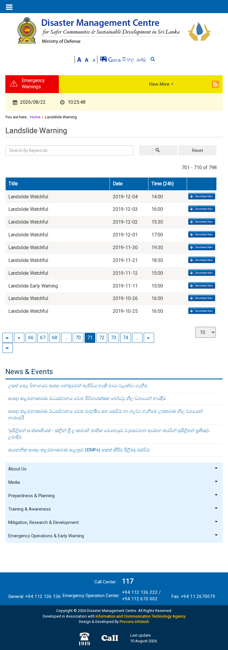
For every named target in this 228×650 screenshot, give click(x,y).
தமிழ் (141, 59)
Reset (197, 150)
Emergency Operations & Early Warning (46, 535)
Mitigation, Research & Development (43, 522)
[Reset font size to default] (87, 59)
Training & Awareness (29, 509)
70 (78, 337)
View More (158, 84)
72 (101, 337)
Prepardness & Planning (31, 495)
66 (31, 337)
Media (14, 482)
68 (54, 337)
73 (113, 337)
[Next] (148, 337)
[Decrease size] (94, 59)
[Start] (7, 337)
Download (201, 196)
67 (42, 337)
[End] (7, 348)
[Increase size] (79, 59)
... (66, 337)
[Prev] (19, 337)
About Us (17, 469)
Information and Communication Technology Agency (141, 616)
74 (125, 337)
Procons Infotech (134, 621)
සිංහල (129, 59)
